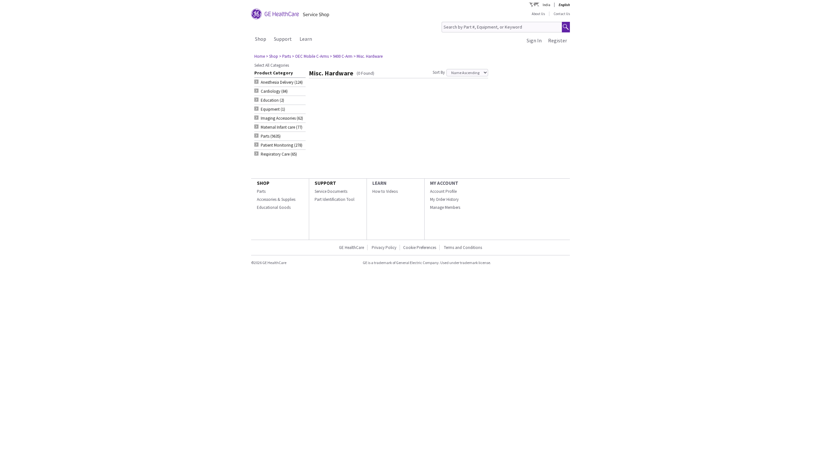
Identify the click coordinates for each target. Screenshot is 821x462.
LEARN (379, 183)
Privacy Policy (384, 247)
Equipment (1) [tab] (273, 109)
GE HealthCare (351, 247)
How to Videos (385, 191)
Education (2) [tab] (272, 100)
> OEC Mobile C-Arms (310, 56)
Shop (260, 39)
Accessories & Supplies (276, 199)
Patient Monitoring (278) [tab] (281, 145)
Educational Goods (274, 207)
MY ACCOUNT (444, 183)
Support (283, 39)
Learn (306, 39)
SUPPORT (325, 183)
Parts (261, 191)
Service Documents (331, 191)
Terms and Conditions (463, 247)
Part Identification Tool (334, 199)
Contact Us (562, 14)
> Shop (272, 56)
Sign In (534, 40)
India (546, 5)
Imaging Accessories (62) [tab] (282, 118)
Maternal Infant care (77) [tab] (281, 127)
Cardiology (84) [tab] (274, 91)
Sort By (439, 72)
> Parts (285, 56)
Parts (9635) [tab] (271, 136)
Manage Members (445, 207)
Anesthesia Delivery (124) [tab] (282, 82)
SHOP (263, 183)
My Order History (444, 199)
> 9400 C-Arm (341, 56)
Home (259, 56)
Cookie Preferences (419, 247)
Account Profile (443, 191)
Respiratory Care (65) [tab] (279, 154)
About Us (538, 14)
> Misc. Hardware (368, 56)
